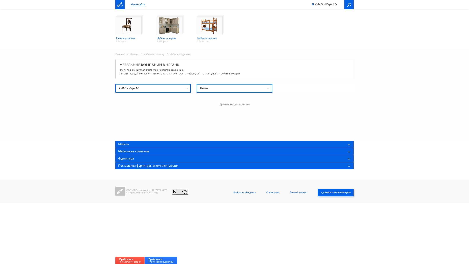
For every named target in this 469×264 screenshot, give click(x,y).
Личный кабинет (298, 192)
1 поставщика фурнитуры (160, 260)
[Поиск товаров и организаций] (349, 4)
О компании (272, 192)
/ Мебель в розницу (152, 54)
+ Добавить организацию (336, 192)
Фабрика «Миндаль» (244, 192)
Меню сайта (137, 4)
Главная (120, 54)
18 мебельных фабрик (130, 260)
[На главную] (120, 4)
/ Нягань (132, 54)
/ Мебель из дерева (177, 54)
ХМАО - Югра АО (326, 4)
